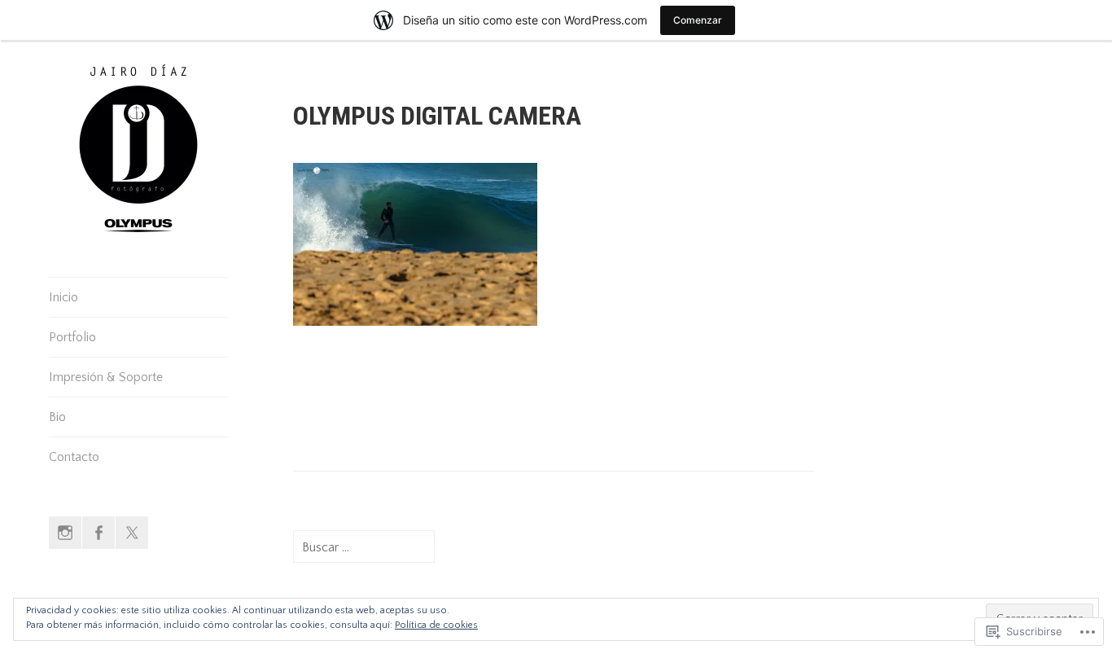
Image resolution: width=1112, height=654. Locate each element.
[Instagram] (65, 532)
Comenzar (697, 20)
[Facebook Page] (98, 532)
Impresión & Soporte (106, 377)
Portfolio (72, 337)
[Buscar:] (364, 547)
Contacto (74, 457)
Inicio (63, 297)
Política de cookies (436, 625)
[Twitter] (132, 532)
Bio (57, 417)
